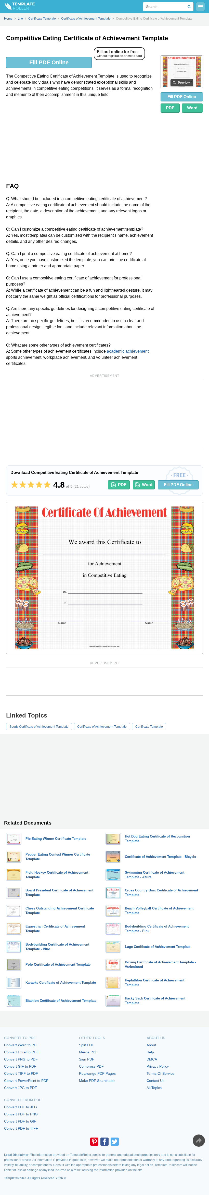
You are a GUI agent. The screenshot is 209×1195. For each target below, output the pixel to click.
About (151, 1045)
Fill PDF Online (49, 62)
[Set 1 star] (14, 485)
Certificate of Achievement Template (102, 726)
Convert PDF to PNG (21, 1114)
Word (192, 108)
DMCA (152, 1059)
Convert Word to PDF (21, 1045)
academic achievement (128, 351)
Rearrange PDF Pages (97, 1073)
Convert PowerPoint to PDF (26, 1081)
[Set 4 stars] (39, 485)
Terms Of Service (160, 1073)
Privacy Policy (158, 1066)
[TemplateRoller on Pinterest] (94, 1142)
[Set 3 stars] (31, 485)
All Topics (154, 1088)
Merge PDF (88, 1052)
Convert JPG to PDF (20, 1088)
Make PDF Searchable (97, 1081)
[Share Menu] (199, 1140)
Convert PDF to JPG (20, 1107)
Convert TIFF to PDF (21, 1073)
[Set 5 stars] (47, 485)
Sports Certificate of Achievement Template (39, 726)
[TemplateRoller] (17, 7)
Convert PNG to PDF (21, 1059)
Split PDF (86, 1045)
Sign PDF (86, 1059)
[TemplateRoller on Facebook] (104, 1142)
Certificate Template (149, 726)
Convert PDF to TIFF (21, 1128)
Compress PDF (91, 1066)
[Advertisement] (81, 139)
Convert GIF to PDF (20, 1066)
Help (150, 1052)
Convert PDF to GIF (20, 1121)
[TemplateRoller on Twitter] (115, 1142)
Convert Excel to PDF (21, 1052)
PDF (170, 108)
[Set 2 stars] (23, 485)
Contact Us (155, 1081)
